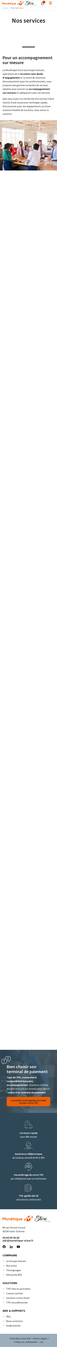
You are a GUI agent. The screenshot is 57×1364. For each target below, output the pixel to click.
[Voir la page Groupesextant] (4, 1247)
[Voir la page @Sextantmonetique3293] (18, 1247)
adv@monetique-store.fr (18, 1240)
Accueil (5, 8)
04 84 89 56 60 (11, 1237)
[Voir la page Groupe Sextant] (11, 1247)
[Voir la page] (50, 3)
